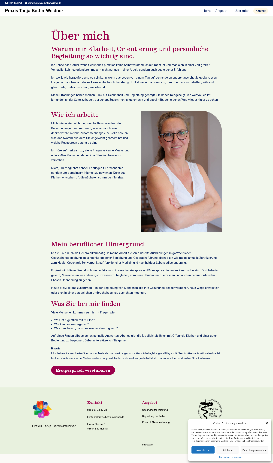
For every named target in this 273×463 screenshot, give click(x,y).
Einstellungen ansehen (254, 450)
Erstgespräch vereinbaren (83, 370)
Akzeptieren (202, 450)
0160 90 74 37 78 (97, 409)
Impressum (237, 457)
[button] (266, 423)
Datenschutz (224, 457)
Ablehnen (228, 450)
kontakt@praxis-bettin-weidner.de (105, 417)
